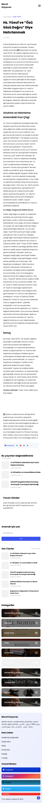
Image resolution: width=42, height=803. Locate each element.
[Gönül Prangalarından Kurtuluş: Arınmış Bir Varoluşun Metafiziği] (5, 484)
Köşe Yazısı (17, 17)
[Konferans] (21, 653)
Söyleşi (7, 692)
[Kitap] (21, 643)
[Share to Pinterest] (20, 445)
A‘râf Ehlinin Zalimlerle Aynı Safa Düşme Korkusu (25, 463)
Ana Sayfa (7, 17)
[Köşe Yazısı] (21, 662)
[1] (18, 50)
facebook (9, 770)
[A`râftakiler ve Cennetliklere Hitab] (5, 475)
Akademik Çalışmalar (13, 613)
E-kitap (4, 758)
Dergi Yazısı (9, 633)
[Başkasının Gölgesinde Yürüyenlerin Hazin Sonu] (5, 593)
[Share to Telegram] (27, 445)
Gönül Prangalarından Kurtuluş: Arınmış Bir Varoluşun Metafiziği (25, 483)
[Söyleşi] (21, 692)
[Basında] (21, 623)
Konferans (8, 653)
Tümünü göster (6, 458)
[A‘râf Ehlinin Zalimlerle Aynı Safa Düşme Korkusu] (5, 465)
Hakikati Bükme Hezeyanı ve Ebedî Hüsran (23, 583)
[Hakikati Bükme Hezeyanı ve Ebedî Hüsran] (5, 584)
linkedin (8, 782)
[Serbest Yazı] (21, 682)
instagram (9, 776)
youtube (6, 794)
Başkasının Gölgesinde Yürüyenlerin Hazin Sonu (24, 592)
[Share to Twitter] (17, 445)
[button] (31, 445)
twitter (8, 789)
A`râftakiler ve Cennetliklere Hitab (25, 472)
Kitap (6, 643)
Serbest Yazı (9, 682)
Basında (8, 623)
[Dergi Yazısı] (21, 633)
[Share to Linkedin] (24, 445)
